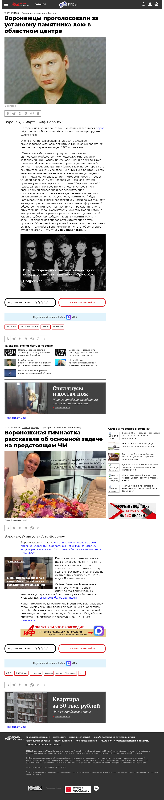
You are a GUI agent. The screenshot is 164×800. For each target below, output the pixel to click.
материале (27, 620)
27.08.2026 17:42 (12, 427)
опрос (100, 128)
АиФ (25, 520)
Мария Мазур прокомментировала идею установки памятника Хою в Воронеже (76, 364)
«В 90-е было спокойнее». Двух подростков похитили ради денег (139, 444)
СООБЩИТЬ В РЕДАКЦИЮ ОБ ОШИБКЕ (43, 745)
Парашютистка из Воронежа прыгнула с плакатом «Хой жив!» (34, 371)
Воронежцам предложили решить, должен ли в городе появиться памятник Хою (83, 352)
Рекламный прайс (63, 741)
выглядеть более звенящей (58, 597)
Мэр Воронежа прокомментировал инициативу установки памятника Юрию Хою (34, 363)
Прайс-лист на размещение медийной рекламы (125, 741)
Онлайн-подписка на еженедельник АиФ (114, 737)
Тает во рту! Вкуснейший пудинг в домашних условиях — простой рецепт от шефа (139, 456)
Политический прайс (86, 741)
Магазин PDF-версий (79, 737)
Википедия (10, 106)
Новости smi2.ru (15, 417)
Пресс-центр (59, 737)
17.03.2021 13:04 (11, 13)
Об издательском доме (38, 737)
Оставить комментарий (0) (82, 302)
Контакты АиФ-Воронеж (38, 741)
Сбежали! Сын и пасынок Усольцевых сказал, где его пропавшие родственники (141, 435)
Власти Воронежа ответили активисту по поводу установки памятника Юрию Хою (59, 272)
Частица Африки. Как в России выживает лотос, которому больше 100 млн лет (139, 488)
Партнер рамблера (53, 788)
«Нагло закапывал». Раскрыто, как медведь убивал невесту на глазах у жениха (140, 478)
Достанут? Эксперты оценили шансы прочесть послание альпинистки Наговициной (140, 467)
